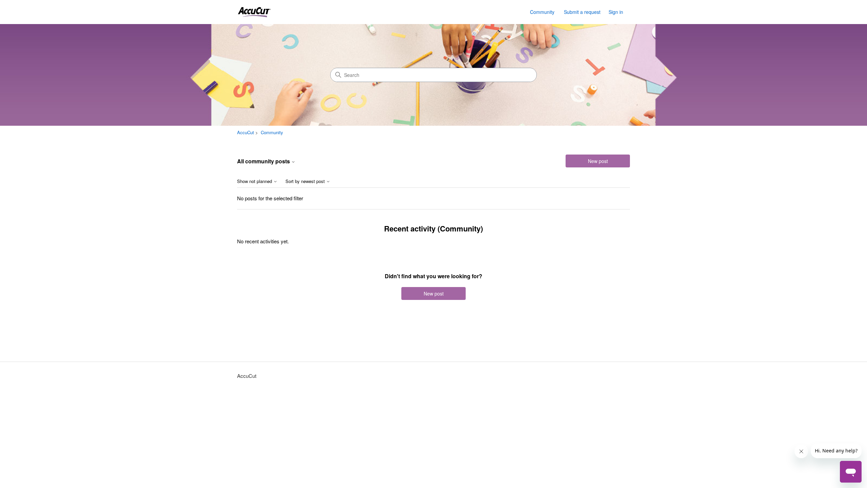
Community (542, 11)
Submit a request (582, 11)
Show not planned (255, 181)
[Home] (254, 12)
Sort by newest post (306, 181)
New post (598, 161)
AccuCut (245, 132)
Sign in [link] (616, 11)
